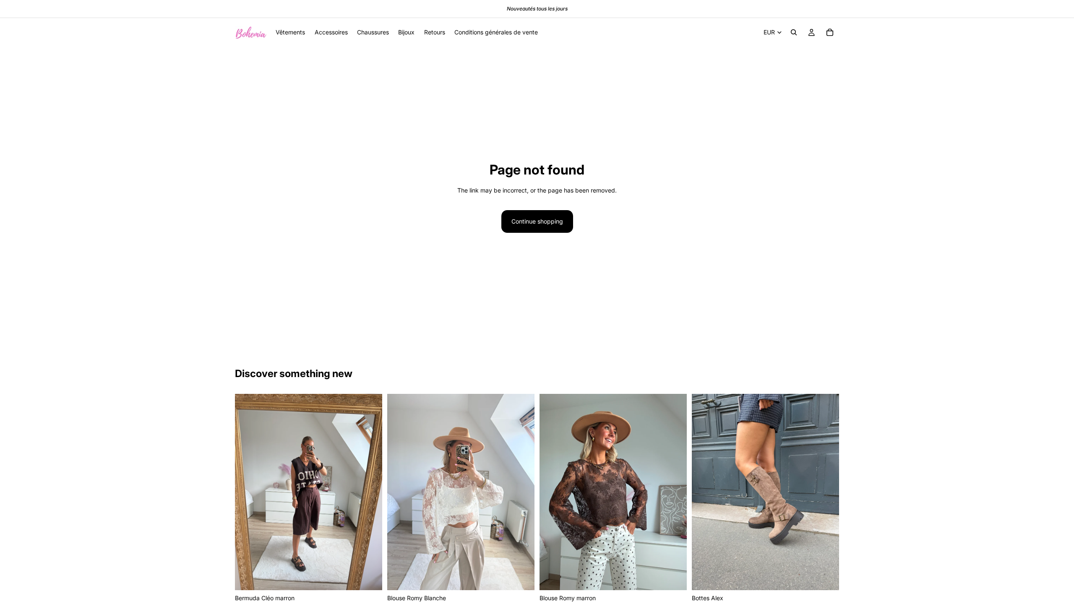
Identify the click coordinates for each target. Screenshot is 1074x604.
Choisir (376, 577)
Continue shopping (537, 221)
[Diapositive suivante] (369, 492)
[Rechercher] (794, 32)
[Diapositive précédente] (247, 492)
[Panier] (830, 32)
